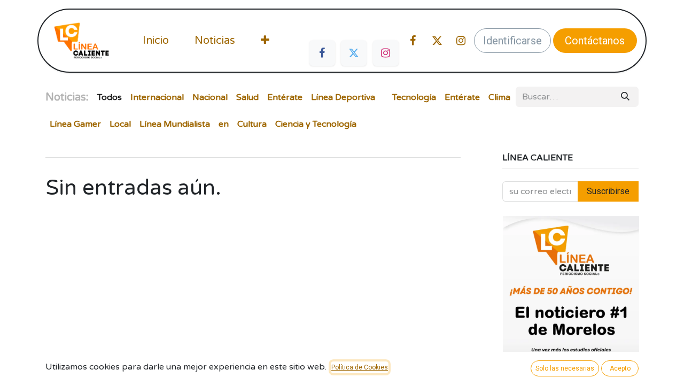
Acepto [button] (620, 368)
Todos (109, 97)
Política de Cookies (359, 367)
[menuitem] (156, 40)
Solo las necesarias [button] (564, 368)
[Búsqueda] (625, 97)
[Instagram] (386, 53)
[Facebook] (322, 53)
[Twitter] (354, 53)
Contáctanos (595, 40)
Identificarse (512, 40)
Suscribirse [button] (608, 191)
